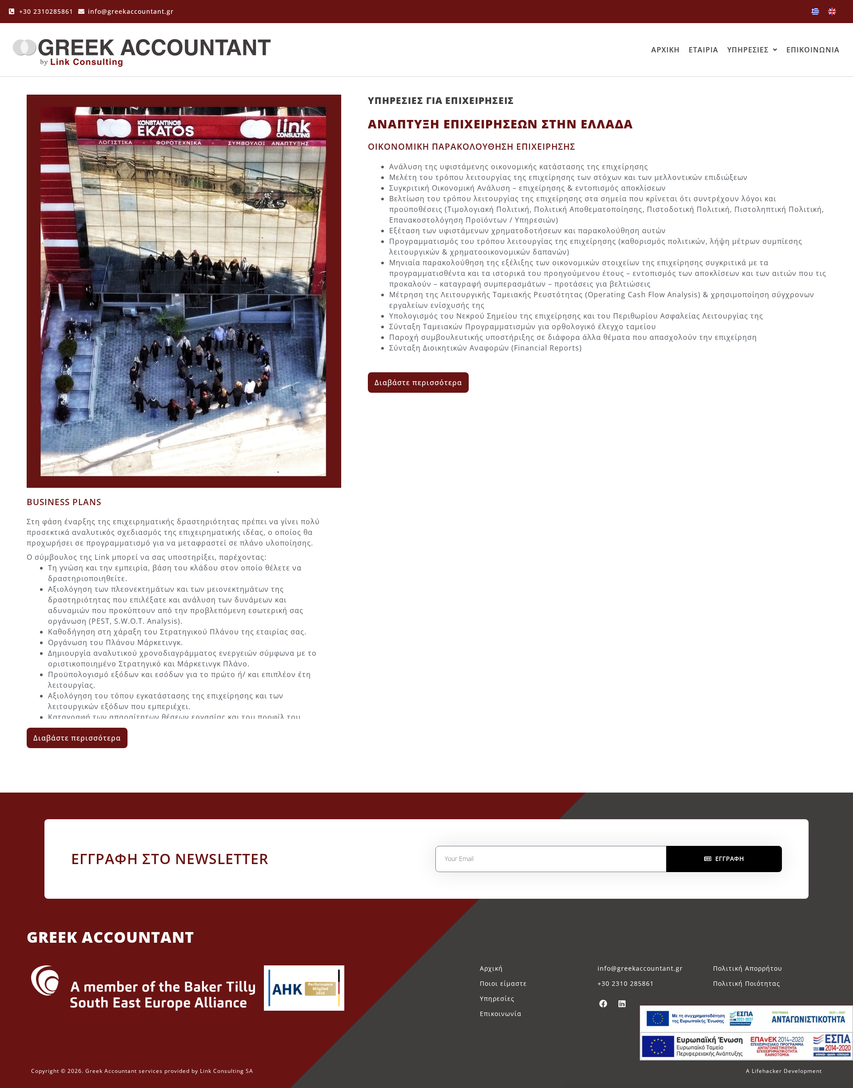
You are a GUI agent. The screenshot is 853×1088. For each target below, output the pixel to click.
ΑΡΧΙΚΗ (665, 50)
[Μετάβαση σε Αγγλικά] (832, 11)
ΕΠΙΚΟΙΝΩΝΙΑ (813, 50)
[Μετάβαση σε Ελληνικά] (815, 11)
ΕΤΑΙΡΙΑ (703, 50)
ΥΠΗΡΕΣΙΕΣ (748, 50)
